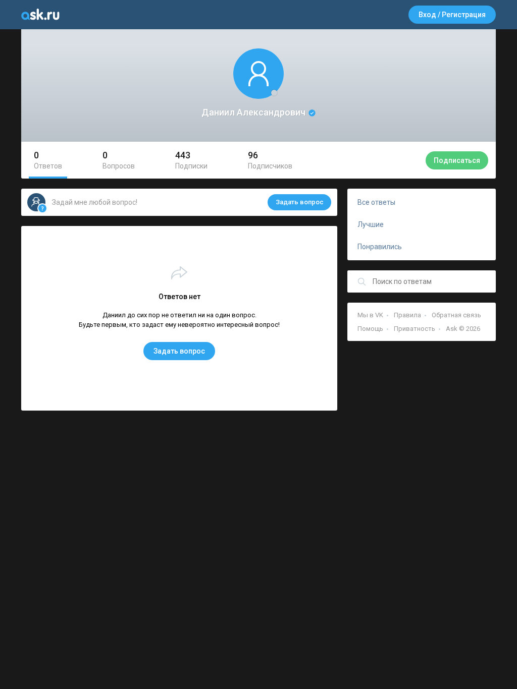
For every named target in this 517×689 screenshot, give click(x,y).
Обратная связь (456, 315)
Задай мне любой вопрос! (188, 202)
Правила (407, 315)
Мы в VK (370, 315)
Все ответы (376, 202)
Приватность (414, 328)
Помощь (370, 328)
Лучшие (370, 224)
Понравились (379, 247)
